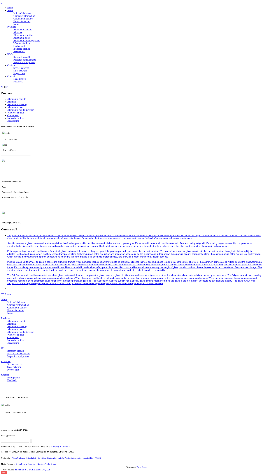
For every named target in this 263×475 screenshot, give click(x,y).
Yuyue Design (142, 467)
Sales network (14, 367)
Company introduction (18, 305)
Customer (6, 361)
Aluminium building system (20, 110)
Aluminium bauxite (16, 99)
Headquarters (13, 377)
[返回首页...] (1, 2)
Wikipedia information (73, 458)
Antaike (98, 458)
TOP (3, 294)
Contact (5, 375)
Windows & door (15, 112)
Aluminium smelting (17, 104)
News (10, 313)
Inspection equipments (18, 356)
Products (5, 318)
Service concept (15, 364)
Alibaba (61, 458)
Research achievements (18, 353)
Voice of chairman (16, 302)
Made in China (88, 458)
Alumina (11, 101)
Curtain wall (13, 115)
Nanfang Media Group (46, 464)
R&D (4, 348)
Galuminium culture (16, 307)
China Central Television (26, 464)
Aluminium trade (15, 107)
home (8, 294)
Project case (13, 369)
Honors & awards (15, 310)
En (6, 87)
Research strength (15, 351)
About (4, 299)
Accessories (13, 121)
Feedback (12, 380)
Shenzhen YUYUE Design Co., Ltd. (32, 469)
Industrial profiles (15, 118)
